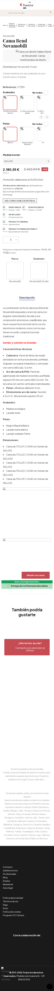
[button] (27, 647)
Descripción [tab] (27, 297)
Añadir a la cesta (35, 575)
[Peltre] (44, 134)
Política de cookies (12, 911)
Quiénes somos (10, 870)
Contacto (8, 867)
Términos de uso (10, 901)
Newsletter (8, 884)
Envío (5, 908)
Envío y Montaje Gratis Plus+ (27, 582)
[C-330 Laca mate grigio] (27, 103)
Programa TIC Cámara (13, 915)
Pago (5, 904)
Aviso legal (8, 888)
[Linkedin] (27, 923)
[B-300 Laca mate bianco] (10, 103)
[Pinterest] (20, 923)
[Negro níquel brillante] (27, 134)
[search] (6, 13)
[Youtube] (40, 923)
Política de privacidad (13, 898)
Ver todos (37, 92)
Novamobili (9, 35)
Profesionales (9, 874)
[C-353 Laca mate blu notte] (44, 103)
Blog (5, 877)
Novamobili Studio (27, 66)
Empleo (6, 881)
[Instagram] (33, 923)
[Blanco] (10, 134)
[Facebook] (14, 923)
